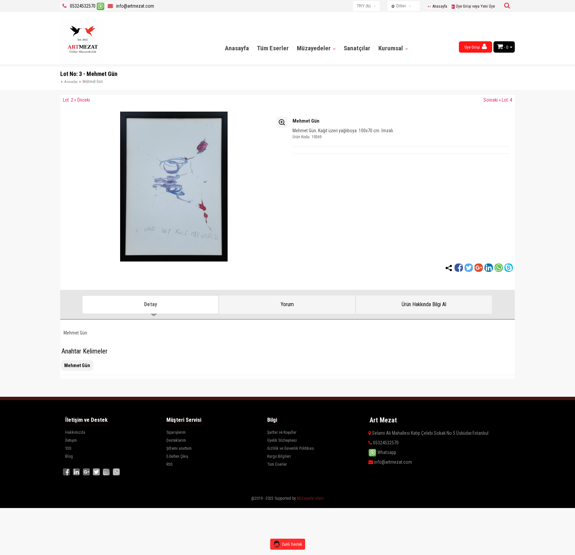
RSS (169, 464)
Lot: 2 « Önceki (76, 100)
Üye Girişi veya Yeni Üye (475, 6)
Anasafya (71, 82)
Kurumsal (391, 48)
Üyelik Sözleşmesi (282, 440)
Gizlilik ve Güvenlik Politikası (290, 448)
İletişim (71, 440)
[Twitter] (468, 267)
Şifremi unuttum (179, 448)
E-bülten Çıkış (177, 456)
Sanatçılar (357, 48)
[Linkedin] (488, 267)
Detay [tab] (150, 304)
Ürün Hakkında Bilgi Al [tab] (424, 304)
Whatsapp (386, 452)
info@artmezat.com (134, 6)
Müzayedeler (314, 48)
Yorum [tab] (287, 304)
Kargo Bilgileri (279, 456)
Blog (69, 456)
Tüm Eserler (273, 48)
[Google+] (478, 267)
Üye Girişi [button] (473, 47)
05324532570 (83, 6)
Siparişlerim (176, 432)
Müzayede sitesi (310, 498)
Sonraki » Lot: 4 (497, 100)
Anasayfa (439, 6)
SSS (68, 448)
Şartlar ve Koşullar (281, 432)
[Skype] (508, 267)
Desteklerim (176, 440)
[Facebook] (458, 267)
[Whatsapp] (498, 267)
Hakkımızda (75, 432)
